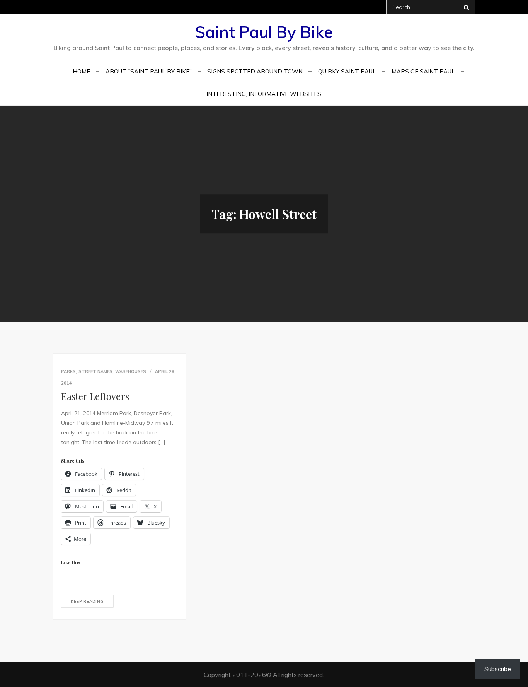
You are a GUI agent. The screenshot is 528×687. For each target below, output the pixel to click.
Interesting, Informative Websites (263, 93)
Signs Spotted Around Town (255, 71)
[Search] (466, 7)
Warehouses (130, 371)
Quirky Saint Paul (347, 71)
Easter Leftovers (95, 396)
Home (81, 71)
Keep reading (87, 601)
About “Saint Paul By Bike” (149, 71)
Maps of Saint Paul (423, 71)
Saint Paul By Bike (264, 32)
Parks (68, 371)
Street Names (95, 371)
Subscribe (497, 669)
